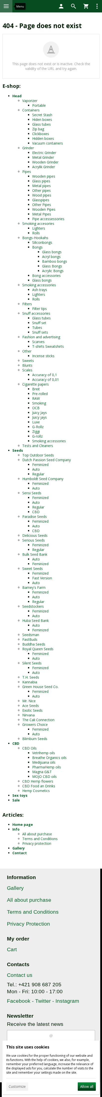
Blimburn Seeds (34, 738)
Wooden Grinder (45, 162)
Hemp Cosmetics (36, 790)
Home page (22, 824)
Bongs (37, 247)
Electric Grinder (44, 152)
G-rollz (37, 436)
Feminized (40, 464)
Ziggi (36, 431)
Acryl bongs (51, 256)
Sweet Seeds (32, 568)
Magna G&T (42, 771)
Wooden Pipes (43, 209)
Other (26, 351)
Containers (31, 110)
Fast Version (42, 578)
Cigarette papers (35, 384)
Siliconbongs (42, 242)
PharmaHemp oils (46, 767)
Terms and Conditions (40, 838)
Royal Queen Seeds (37, 649)
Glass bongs (52, 251)
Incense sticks (43, 355)
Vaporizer (29, 100)
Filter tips (39, 308)
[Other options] (97, 6)
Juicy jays (39, 417)
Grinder (28, 148)
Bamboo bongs (54, 261)
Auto (36, 469)
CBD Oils (29, 748)
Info (16, 829)
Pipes (26, 171)
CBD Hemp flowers (37, 781)
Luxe (36, 422)
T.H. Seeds (30, 677)
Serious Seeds (33, 540)
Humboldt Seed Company (42, 478)
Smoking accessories (39, 285)
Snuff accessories (36, 313)
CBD (36, 511)
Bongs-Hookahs (35, 237)
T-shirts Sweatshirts (48, 346)
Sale (16, 800)
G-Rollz (38, 426)
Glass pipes (41, 181)
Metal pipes (41, 185)
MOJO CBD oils (44, 776)
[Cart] (86, 6)
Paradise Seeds (34, 516)
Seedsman (30, 634)
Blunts (27, 365)
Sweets (28, 360)
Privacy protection (36, 843)
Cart (12, 949)
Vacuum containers (47, 143)
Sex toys (19, 795)
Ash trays (39, 289)
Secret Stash (42, 114)
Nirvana (28, 715)
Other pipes (41, 190)
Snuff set (39, 322)
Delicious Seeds (35, 535)
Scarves (38, 341)
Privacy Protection (28, 924)
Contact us (19, 975)
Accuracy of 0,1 (44, 374)
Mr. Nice (29, 700)
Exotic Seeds (32, 710)
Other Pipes (41, 204)
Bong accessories (46, 275)
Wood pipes (41, 195)
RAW (36, 398)
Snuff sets (40, 332)
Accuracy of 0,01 (45, 379)
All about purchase (37, 834)
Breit (36, 389)
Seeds (17, 450)
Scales (27, 370)
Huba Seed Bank (35, 620)
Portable (39, 105)
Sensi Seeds (31, 493)
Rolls (36, 233)
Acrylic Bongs (53, 270)
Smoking (39, 403)
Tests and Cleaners (37, 445)
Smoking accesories (38, 223)
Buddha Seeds (33, 644)
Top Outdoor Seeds (38, 455)
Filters (27, 303)
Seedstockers (33, 606)
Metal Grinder (43, 157)
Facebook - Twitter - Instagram (43, 1001)
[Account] (61, 6)
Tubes (37, 327)
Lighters (38, 228)
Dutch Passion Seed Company (46, 459)
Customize (17, 1086)
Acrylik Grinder (43, 166)
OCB (36, 407)
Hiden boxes (42, 119)
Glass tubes (41, 124)
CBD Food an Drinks (38, 786)
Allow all (86, 1086)
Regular (38, 474)
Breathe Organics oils (49, 757)
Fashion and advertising (41, 337)
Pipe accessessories (48, 218)
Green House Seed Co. (40, 686)
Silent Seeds (32, 663)
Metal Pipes (41, 214)
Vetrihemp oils (43, 752)
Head (17, 96)
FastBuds (29, 639)
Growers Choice (35, 724)
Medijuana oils (43, 762)
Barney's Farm (34, 587)
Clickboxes (40, 133)
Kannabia (29, 682)
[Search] (73, 6)
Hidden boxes (43, 138)
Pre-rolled (40, 393)
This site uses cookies (27, 1047)
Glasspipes (40, 200)
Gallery (18, 848)
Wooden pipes (43, 176)
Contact (19, 852)
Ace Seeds (30, 705)
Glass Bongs (52, 266)
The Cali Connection (38, 719)
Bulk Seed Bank (34, 554)
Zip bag (38, 129)
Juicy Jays (39, 412)
